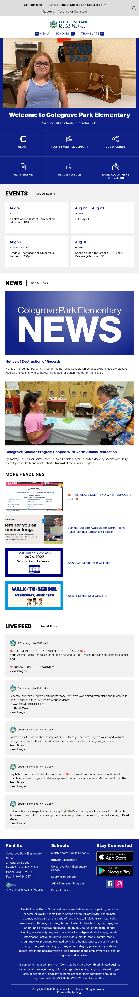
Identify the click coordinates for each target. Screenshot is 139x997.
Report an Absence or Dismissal (65, 11)
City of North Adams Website (24, 889)
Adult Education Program (67, 883)
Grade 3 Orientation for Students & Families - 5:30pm (31, 254)
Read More (47, 667)
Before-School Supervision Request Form (77, 4)
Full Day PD (84, 219)
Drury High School (63, 876)
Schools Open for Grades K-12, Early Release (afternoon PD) (99, 254)
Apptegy (77, 992)
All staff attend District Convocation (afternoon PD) (32, 220)
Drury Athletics (61, 890)
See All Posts (39, 283)
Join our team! (33, 4)
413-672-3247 (21, 876)
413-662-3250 (25, 872)
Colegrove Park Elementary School (69, 868)
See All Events (45, 193)
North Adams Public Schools (70, 853)
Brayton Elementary (64, 859)
